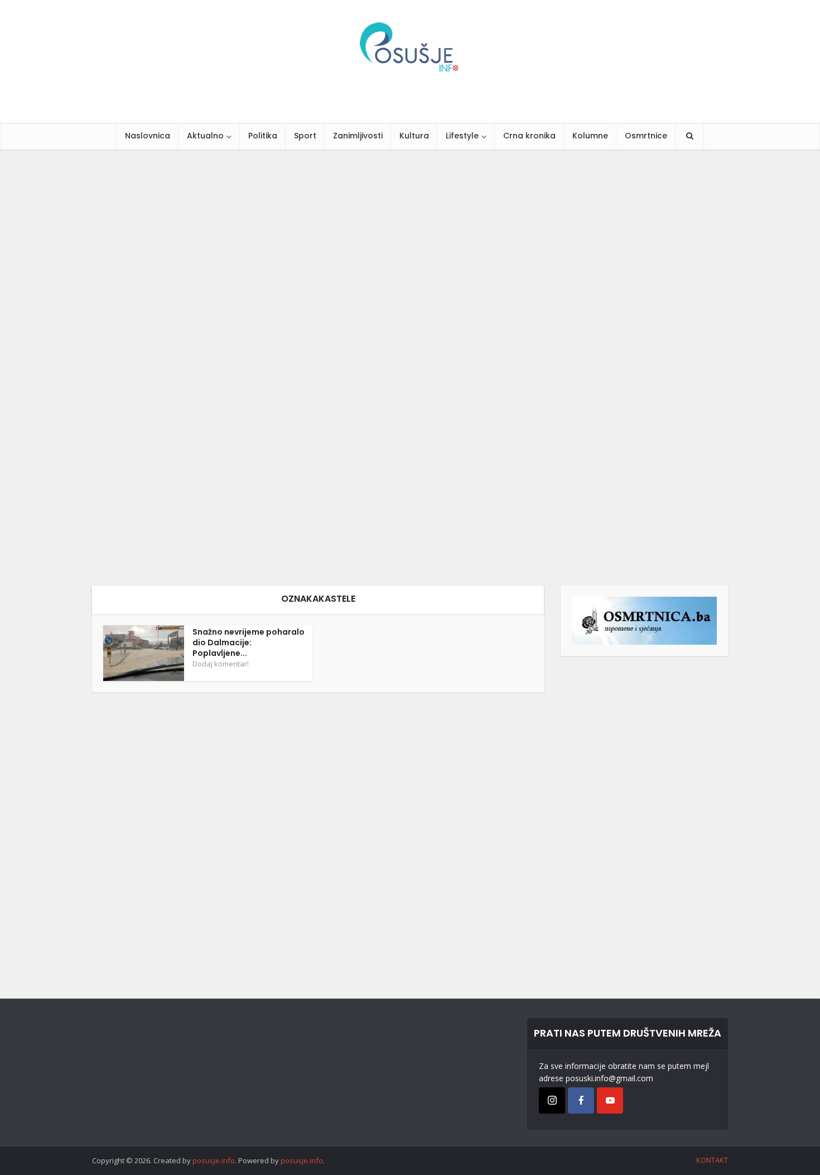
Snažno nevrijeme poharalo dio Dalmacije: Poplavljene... (248, 642)
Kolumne (590, 135)
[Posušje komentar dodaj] (644, 620)
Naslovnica (147, 135)
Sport (305, 135)
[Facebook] (581, 1100)
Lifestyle (462, 135)
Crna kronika (529, 135)
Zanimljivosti (358, 135)
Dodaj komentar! (220, 664)
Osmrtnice (646, 135)
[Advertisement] (334, 367)
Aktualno (205, 135)
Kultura (414, 135)
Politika (262, 135)
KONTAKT (712, 1160)
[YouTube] (610, 1100)
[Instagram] (552, 1100)
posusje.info (213, 1160)
